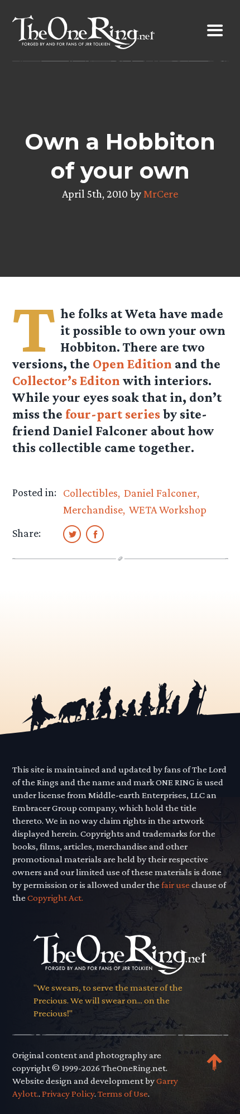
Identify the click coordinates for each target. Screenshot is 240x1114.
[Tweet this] (72, 533)
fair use (175, 885)
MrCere (160, 194)
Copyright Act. (55, 897)
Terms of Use (123, 1093)
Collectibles (90, 493)
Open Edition (132, 363)
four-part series (112, 413)
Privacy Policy (68, 1093)
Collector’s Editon (66, 380)
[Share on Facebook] (95, 533)
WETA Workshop (168, 509)
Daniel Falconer (160, 493)
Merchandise (93, 509)
